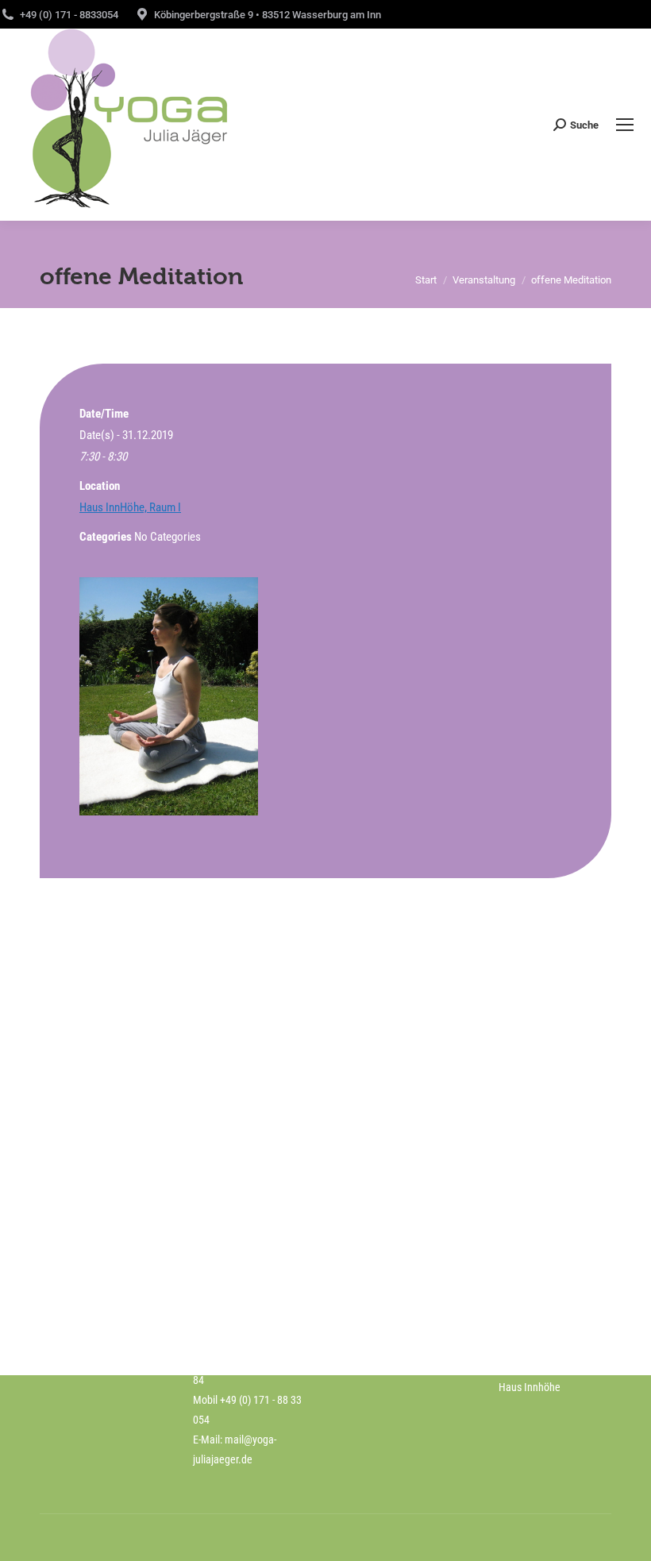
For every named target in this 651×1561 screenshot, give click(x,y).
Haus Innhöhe (529, 1387)
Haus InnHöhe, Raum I (130, 507)
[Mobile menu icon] (624, 124)
